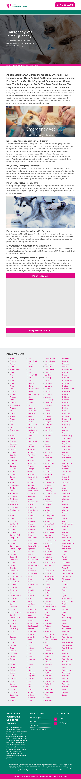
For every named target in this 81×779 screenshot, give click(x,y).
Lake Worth (49, 372)
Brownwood (14, 507)
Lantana (48, 389)
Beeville (13, 455)
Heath (29, 518)
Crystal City (14, 629)
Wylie (64, 689)
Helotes (30, 524)
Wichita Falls (66, 664)
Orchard (47, 593)
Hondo (29, 568)
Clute (12, 593)
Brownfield (13, 502)
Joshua (30, 640)
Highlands (31, 549)
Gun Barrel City (32, 502)
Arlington (13, 408)
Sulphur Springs (68, 543)
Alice (12, 375)
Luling (47, 444)
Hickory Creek (32, 538)
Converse (13, 607)
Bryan (12, 513)
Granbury (30, 485)
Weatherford (66, 631)
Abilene (12, 358)
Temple (64, 557)
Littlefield (48, 416)
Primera (47, 698)
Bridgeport (13, 496)
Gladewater (31, 474)
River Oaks (66, 391)
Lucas (47, 438)
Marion (47, 466)
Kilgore (29, 667)
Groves (29, 499)
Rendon (65, 375)
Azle (11, 424)
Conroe (12, 604)
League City (49, 394)
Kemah (29, 656)
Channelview (14, 571)
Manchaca (48, 452)
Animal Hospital (35, 718)
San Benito (66, 444)
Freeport (30, 436)
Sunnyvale (66, 546)
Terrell (64, 560)
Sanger (64, 460)
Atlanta (12, 419)
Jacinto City (31, 609)
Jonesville (31, 637)
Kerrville (30, 664)
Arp (11, 411)
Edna (29, 358)
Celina (12, 562)
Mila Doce (48, 518)
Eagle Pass (14, 695)
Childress (13, 573)
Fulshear (30, 447)
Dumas (12, 689)
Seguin (64, 488)
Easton (12, 698)
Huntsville (30, 590)
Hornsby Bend (32, 573)
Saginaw (65, 433)
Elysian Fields (32, 375)
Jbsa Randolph (32, 626)
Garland (30, 458)
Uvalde (64, 604)
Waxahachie (66, 629)
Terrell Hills (66, 562)
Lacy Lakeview (50, 361)
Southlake (65, 527)
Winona (65, 678)
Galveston (31, 455)
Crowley (13, 626)
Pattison (48, 626)
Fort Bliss (30, 419)
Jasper (29, 615)
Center (12, 565)
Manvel (47, 460)
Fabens (30, 386)
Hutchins (30, 596)
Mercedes (48, 502)
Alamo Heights (15, 369)
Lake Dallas (49, 367)
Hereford (30, 532)
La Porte (30, 700)
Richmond (66, 383)
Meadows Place (50, 493)
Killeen (29, 670)
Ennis (29, 378)
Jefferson (30, 629)
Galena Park (31, 452)
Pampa (47, 615)
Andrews (13, 394)
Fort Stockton (32, 424)
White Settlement (68, 659)
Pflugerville (49, 653)
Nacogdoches (50, 551)
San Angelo (66, 438)
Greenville (31, 496)
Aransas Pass (15, 405)
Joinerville (31, 634)
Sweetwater (66, 549)
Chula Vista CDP (16, 576)
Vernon (64, 607)
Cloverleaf (13, 590)
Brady (12, 482)
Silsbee (65, 507)
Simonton (65, 510)
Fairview (30, 391)
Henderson (31, 529)
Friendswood (32, 441)
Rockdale (65, 402)
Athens (12, 416)
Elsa (29, 372)
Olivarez (48, 587)
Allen (12, 380)
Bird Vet (33, 721)
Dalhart (12, 640)
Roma (64, 411)
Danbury (13, 645)
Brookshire (14, 499)
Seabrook (65, 480)
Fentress (30, 400)
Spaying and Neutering (38, 729)
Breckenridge (14, 485)
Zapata (64, 695)
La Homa (30, 695)
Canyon (13, 543)
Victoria (65, 609)
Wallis (64, 620)
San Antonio (66, 441)
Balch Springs (15, 430)
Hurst (29, 593)
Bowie (12, 480)
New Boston (49, 560)
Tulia (64, 593)
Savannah (66, 469)
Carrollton (13, 551)
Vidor (64, 612)
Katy (29, 645)
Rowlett (65, 422)
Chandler (13, 568)
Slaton (64, 516)
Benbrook (13, 466)
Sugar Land (66, 540)
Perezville (48, 648)
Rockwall (65, 408)
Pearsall (48, 631)
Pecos (47, 642)
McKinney (48, 491)
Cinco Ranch (14, 582)
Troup (64, 590)
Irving (29, 607)
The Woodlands (67, 573)
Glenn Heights (32, 477)
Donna (12, 684)
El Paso (30, 367)
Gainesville (31, 449)
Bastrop (12, 436)
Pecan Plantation (51, 640)
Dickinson (13, 678)
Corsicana (13, 620)
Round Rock (66, 419)
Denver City (14, 667)
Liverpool (48, 422)
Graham (30, 482)
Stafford (65, 532)
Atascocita (13, 413)
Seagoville (66, 482)
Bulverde (13, 521)
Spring (64, 529)
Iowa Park (30, 604)
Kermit (29, 662)
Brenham (13, 488)
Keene (29, 651)
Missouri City (49, 532)
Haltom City (31, 507)
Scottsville (66, 477)
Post (46, 687)
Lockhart (48, 427)
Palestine (48, 601)
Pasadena (48, 623)
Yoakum (65, 692)
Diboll (12, 676)
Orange (47, 590)
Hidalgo (30, 540)
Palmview (48, 604)
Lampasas (48, 383)
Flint (29, 405)
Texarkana (66, 565)
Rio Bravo (65, 386)
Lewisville (48, 405)
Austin (12, 422)
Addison (13, 361)
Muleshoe (48, 543)
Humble (30, 582)
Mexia (47, 507)
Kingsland (31, 676)
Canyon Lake (14, 546)
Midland (47, 510)
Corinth (12, 615)
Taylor (64, 554)
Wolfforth (65, 681)
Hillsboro (30, 551)
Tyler (64, 596)
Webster (65, 634)
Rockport (65, 405)
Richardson (66, 378)
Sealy (64, 485)
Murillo (47, 546)
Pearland (48, 629)
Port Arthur (48, 673)
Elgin (29, 369)
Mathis (47, 477)
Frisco (29, 444)
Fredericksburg (32, 433)
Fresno (29, 438)
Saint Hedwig (67, 436)
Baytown (13, 441)
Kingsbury (31, 673)
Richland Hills (67, 380)
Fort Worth (31, 427)
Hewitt (29, 535)
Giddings (30, 469)
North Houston (50, 576)
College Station (15, 596)
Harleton (30, 513)
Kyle (29, 687)
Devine (12, 673)
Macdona (48, 449)
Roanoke (65, 394)
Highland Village (33, 546)
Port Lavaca (49, 678)
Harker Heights (32, 510)
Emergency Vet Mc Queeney (30, 65)
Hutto (29, 598)
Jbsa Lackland (32, 623)
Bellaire (12, 458)
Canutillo (13, 540)
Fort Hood (30, 422)
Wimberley (66, 673)
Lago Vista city (50, 364)
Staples (65, 535)
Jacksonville (31, 612)
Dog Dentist (34, 725)
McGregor (48, 488)
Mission (47, 527)
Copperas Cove (15, 612)
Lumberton (48, 447)
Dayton (12, 648)
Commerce (14, 601)
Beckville (13, 447)
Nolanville (48, 573)
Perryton (48, 651)
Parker (47, 620)
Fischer (30, 402)
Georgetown (31, 463)
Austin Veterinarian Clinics (51, 776)
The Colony (66, 571)
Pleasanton (49, 670)
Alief (11, 378)
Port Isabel (48, 676)
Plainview (48, 664)
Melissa (47, 499)
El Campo (30, 364)
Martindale (48, 474)
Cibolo (12, 579)
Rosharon (65, 416)
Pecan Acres (49, 634)
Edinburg (13, 700)
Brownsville (14, 504)
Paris (47, 618)
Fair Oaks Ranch (33, 389)
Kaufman (30, 648)
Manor (47, 455)
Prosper (65, 361)
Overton (47, 596)
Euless (29, 380)
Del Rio (12, 656)
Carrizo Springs (15, 549)
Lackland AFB (50, 358)
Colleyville (13, 598)
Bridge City (14, 493)
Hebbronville (31, 521)
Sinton (64, 513)
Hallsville (30, 504)
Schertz (65, 474)
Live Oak (48, 419)
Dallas (12, 642)
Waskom (65, 623)
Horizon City (31, 571)
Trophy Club (66, 587)
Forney (29, 416)
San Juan (65, 452)
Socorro (65, 521)
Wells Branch (67, 637)
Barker (12, 433)
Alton (12, 386)
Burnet (12, 529)
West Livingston (67, 642)
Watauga (65, 626)
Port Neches (49, 681)
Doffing (12, 681)
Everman (30, 383)
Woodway (65, 687)
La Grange (31, 692)
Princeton (48, 700)
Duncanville (14, 692)
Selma (64, 491)
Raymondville (67, 369)
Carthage (13, 554)
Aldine (12, 372)
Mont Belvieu (49, 538)
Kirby (29, 681)
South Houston (67, 524)
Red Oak (65, 372)
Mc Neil (47, 480)
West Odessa (67, 645)
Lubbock (48, 436)
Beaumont (13, 444)
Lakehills (48, 375)
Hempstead (31, 527)
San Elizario (66, 447)
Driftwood (13, 687)
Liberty (47, 408)
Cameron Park (15, 535)
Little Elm (48, 413)
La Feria (30, 689)
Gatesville (30, 460)
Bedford (13, 449)
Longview (48, 430)
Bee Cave (13, 452)
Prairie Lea (49, 689)
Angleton (13, 397)
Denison (13, 662)
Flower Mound (32, 411)
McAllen (48, 485)
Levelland (48, 402)
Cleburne (13, 584)
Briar (11, 491)
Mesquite (48, 504)
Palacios (48, 598)
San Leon (65, 455)
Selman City (66, 493)
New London (49, 565)
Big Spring (13, 469)
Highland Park (32, 543)
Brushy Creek (15, 510)
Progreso (65, 358)
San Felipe (66, 449)
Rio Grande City (68, 389)
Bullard (12, 518)
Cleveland (13, 587)
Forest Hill (31, 413)
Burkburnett (14, 524)
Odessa (47, 584)
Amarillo (13, 391)
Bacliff (12, 427)
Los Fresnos (49, 433)
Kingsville (30, 678)
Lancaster (48, 386)
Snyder (64, 518)
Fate (29, 397)
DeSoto (12, 670)
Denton (12, 664)
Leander (48, 397)
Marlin (47, 469)
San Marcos (66, 458)
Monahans (48, 535)
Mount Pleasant (50, 540)
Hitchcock (30, 554)
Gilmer (29, 471)
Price (47, 695)
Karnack (30, 642)
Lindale (47, 411)
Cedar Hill (13, 557)
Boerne (12, 471)
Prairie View (49, 692)
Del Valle (13, 659)
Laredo (47, 391)
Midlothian (48, 513)
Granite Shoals (32, 491)
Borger (12, 477)
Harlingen (30, 516)
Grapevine (31, 493)
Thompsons (66, 576)
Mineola (47, 521)
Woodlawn (66, 684)
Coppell (13, 609)
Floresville (31, 408)
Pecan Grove (49, 637)
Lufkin (47, 441)
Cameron (13, 532)
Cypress (13, 637)
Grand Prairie (32, 488)
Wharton (65, 653)
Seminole (65, 496)
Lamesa (47, 380)
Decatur (13, 651)
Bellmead (13, 460)
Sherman (65, 499)
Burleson (13, 527)
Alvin (12, 389)
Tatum (64, 551)
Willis (64, 667)
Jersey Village (32, 631)
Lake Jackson (50, 369)
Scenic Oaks (66, 471)
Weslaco (65, 640)
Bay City (13, 438)
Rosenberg (66, 413)
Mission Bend (49, 529)
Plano (47, 667)
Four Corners (32, 430)
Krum (29, 684)
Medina (47, 496)
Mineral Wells (49, 524)
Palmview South (50, 607)
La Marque (31, 698)
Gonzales (30, 480)
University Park (67, 601)
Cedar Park (14, 560)
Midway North (50, 516)
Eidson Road (32, 361)
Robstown (65, 400)
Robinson (65, 397)
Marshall (48, 471)
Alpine (12, 383)
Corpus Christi (15, 618)
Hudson (30, 579)
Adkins (12, 364)
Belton (12, 463)
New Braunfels (50, 562)
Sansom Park (67, 463)
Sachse (65, 430)
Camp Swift (14, 538)
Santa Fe (65, 466)
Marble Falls (49, 463)
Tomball (65, 584)
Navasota (48, 554)
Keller (29, 653)
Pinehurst (48, 659)
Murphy (47, 549)
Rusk (64, 427)
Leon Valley (49, 400)
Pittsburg (48, 662)
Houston (30, 576)
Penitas (47, 645)
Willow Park (66, 670)
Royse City (66, 424)
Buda (12, 516)
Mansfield (48, 458)
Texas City (66, 568)
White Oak (66, 656)
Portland (48, 684)
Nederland (48, 557)
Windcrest (65, 676)
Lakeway (48, 378)
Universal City (67, 598)
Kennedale (31, 659)
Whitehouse (66, 662)
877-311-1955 (65, 4)
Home (8, 65)
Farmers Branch (33, 394)
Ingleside (30, 601)
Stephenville (66, 538)
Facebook (64, 776)
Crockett (13, 623)
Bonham (13, 474)
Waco (64, 615)
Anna (12, 400)
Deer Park (13, 653)
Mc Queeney (16, 65)
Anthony (13, 402)
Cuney (12, 634)
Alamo (12, 367)
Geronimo (30, 466)
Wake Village (67, 618)
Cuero (12, 631)
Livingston (48, 424)
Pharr (47, 656)
